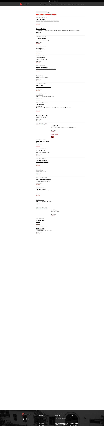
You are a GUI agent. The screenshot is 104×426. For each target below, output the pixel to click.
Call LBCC (54, 1)
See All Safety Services (56, 1)
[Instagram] (27, 419)
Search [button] (58, 1)
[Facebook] (23, 419)
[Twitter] (25, 419)
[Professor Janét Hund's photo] (41, 124)
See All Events (52, 1)
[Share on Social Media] (52, 137)
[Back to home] (24, 4)
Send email (38, 24)
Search (38, 10)
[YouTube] (28, 419)
